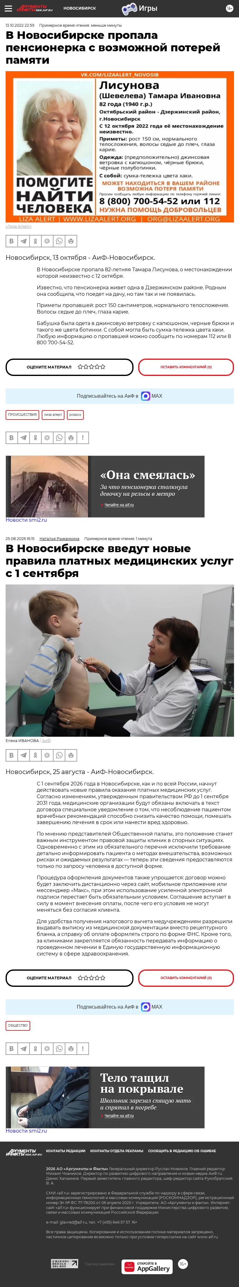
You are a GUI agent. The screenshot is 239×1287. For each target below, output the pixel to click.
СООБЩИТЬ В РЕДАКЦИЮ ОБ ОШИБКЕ (182, 1151)
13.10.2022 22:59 (20, 25)
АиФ (46, 740)
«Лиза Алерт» (18, 226)
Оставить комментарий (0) (186, 367)
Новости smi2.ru (26, 520)
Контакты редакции (65, 1151)
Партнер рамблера (100, 1264)
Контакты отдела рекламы (116, 1151)
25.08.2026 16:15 (20, 538)
